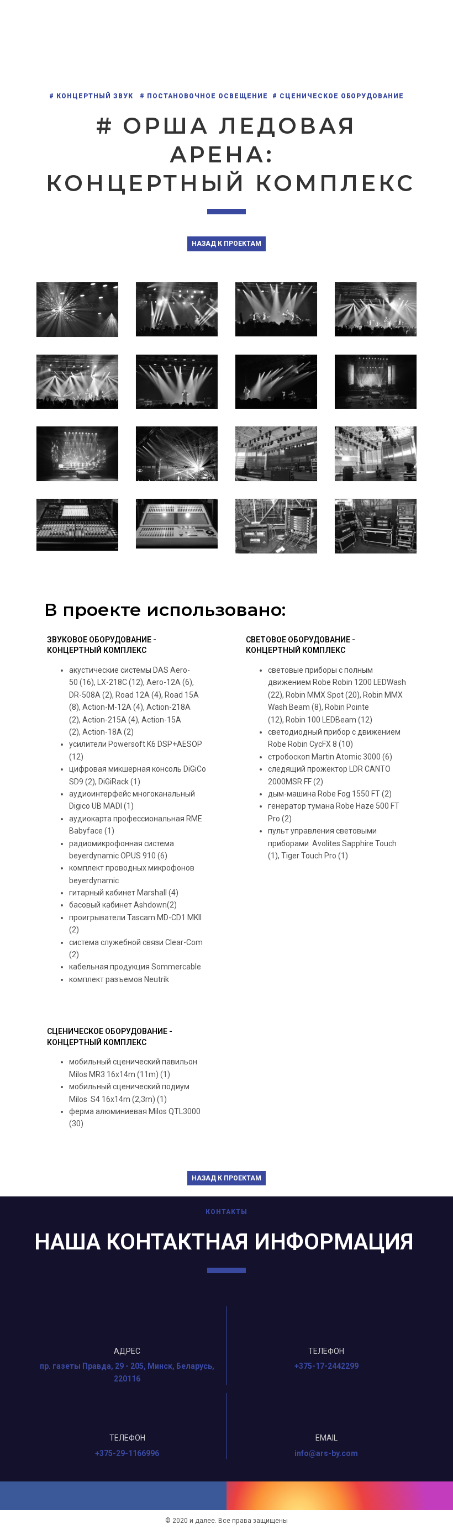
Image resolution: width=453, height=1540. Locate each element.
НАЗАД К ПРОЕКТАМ (226, 243)
